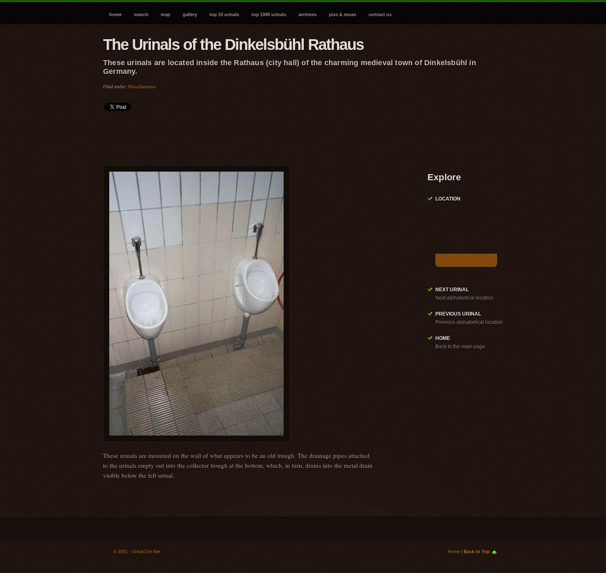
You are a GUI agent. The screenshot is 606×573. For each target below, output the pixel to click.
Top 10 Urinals (224, 14)
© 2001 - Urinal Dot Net (136, 551)
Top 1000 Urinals (268, 14)
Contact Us (380, 14)
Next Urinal (452, 289)
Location (447, 199)
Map (165, 14)
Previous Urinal (458, 314)
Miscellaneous (142, 86)
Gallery (190, 14)
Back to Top (477, 551)
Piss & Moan (342, 14)
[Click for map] (466, 260)
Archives (307, 14)
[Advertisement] (253, 135)
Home (115, 14)
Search (141, 14)
